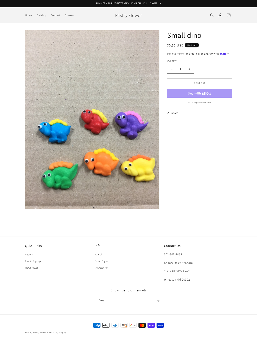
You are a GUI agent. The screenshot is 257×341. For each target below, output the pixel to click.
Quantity (171, 60)
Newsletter (31, 267)
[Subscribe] (158, 300)
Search (29, 254)
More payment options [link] (199, 102)
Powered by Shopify (56, 332)
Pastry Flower (39, 332)
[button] (212, 15)
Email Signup (33, 261)
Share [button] (174, 113)
